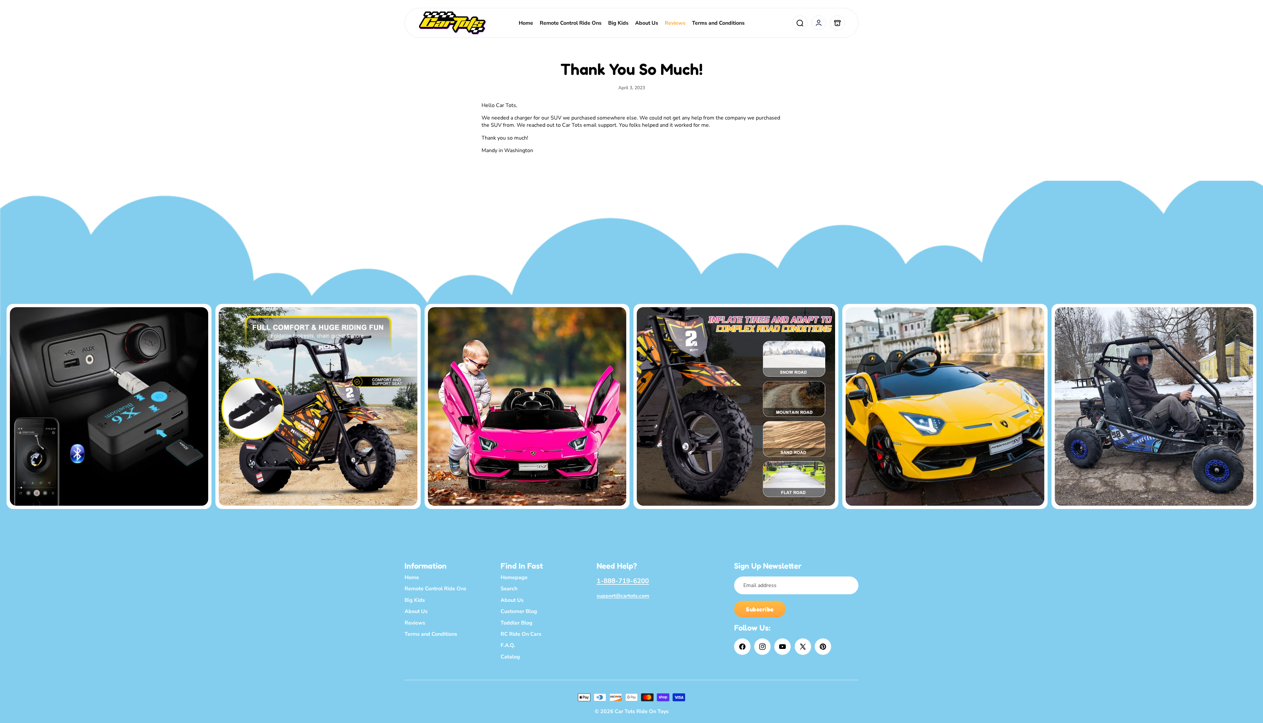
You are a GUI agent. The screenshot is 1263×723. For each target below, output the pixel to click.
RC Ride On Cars (521, 634)
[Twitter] (803, 647)
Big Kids (415, 599)
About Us (416, 611)
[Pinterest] (823, 647)
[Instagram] (762, 647)
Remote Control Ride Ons (435, 588)
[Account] (818, 22)
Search (509, 588)
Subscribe (760, 609)
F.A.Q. (508, 645)
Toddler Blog (516, 622)
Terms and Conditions (431, 634)
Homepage (514, 577)
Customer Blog (519, 611)
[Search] (799, 23)
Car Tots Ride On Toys (642, 711)
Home (412, 577)
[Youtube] (782, 647)
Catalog (510, 656)
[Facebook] (742, 647)
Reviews (415, 622)
